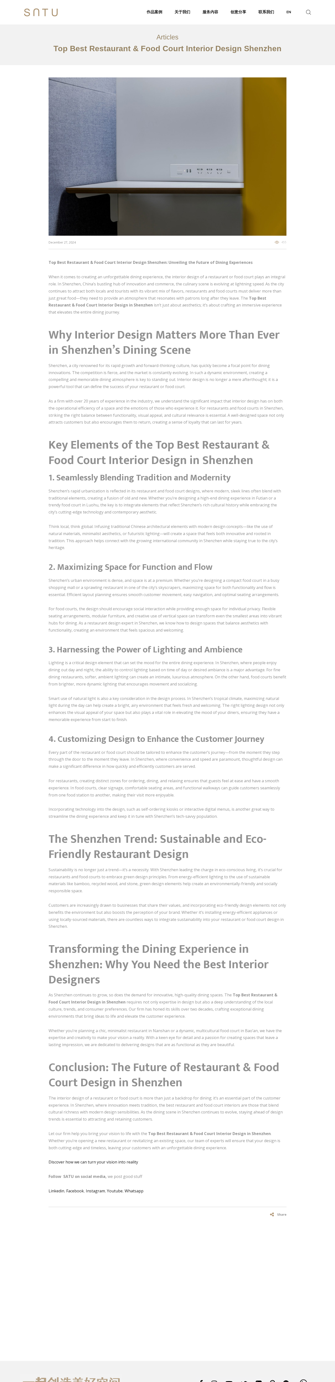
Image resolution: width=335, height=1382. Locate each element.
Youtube (115, 1191)
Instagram (95, 1191)
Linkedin (56, 1191)
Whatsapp (134, 1191)
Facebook (75, 1191)
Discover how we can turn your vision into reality (93, 1162)
